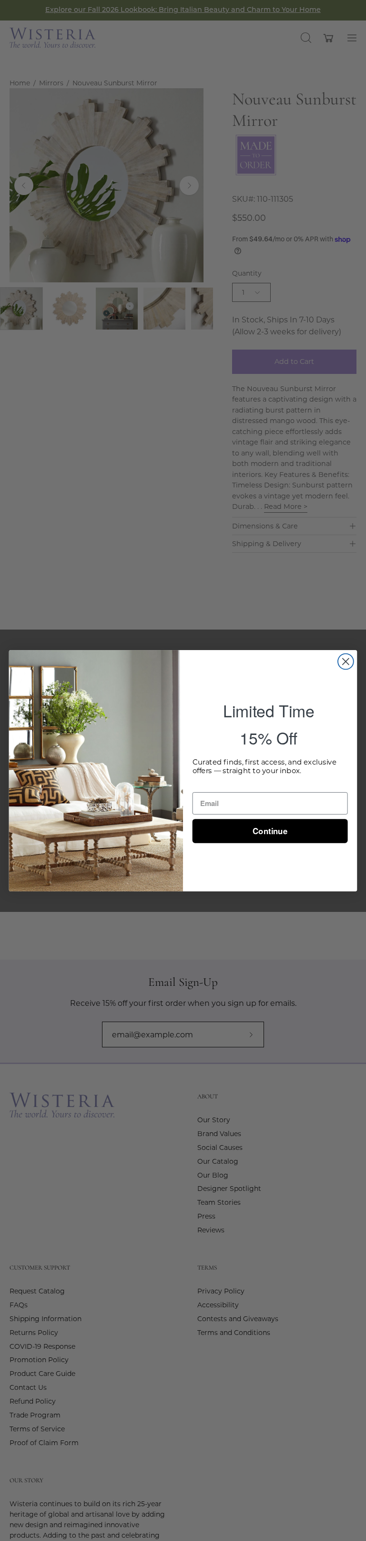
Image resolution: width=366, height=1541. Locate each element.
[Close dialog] (346, 661)
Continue (270, 830)
